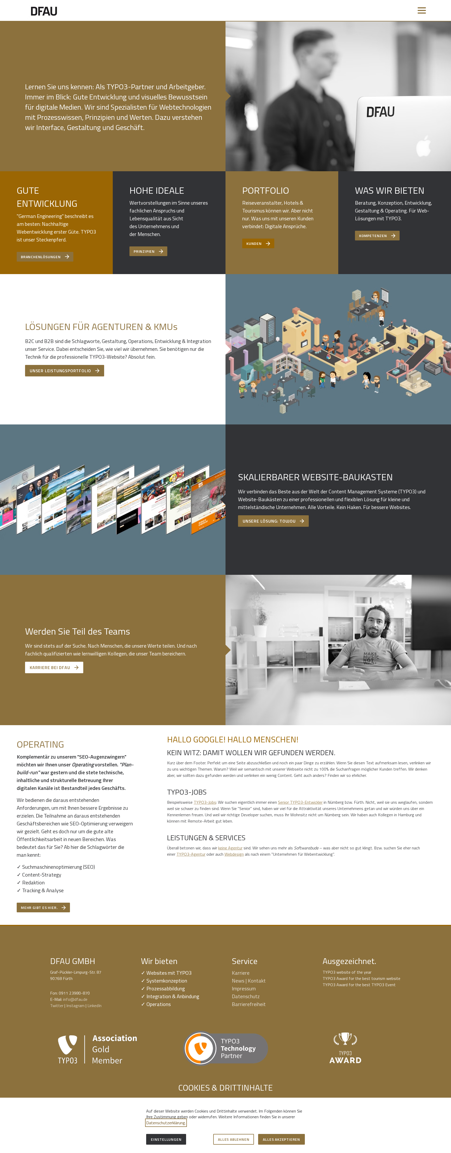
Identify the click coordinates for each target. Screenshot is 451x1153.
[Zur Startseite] (44, 10)
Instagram (75, 1005)
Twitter (56, 1005)
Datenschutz (246, 996)
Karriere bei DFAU (50, 667)
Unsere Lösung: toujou (269, 521)
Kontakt (257, 981)
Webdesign (234, 854)
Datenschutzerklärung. (166, 1123)
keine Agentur (230, 848)
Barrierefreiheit (249, 1004)
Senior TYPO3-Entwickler (300, 802)
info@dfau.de (75, 999)
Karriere (241, 973)
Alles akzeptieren (281, 1139)
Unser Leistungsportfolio (60, 371)
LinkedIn (94, 1005)
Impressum (244, 988)
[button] (422, 10)
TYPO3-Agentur (190, 854)
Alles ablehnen (233, 1139)
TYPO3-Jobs (205, 802)
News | (240, 981)
